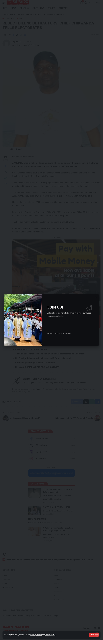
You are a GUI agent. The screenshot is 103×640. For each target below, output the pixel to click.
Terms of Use (50, 635)
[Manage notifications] (97, 634)
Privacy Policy (36, 635)
